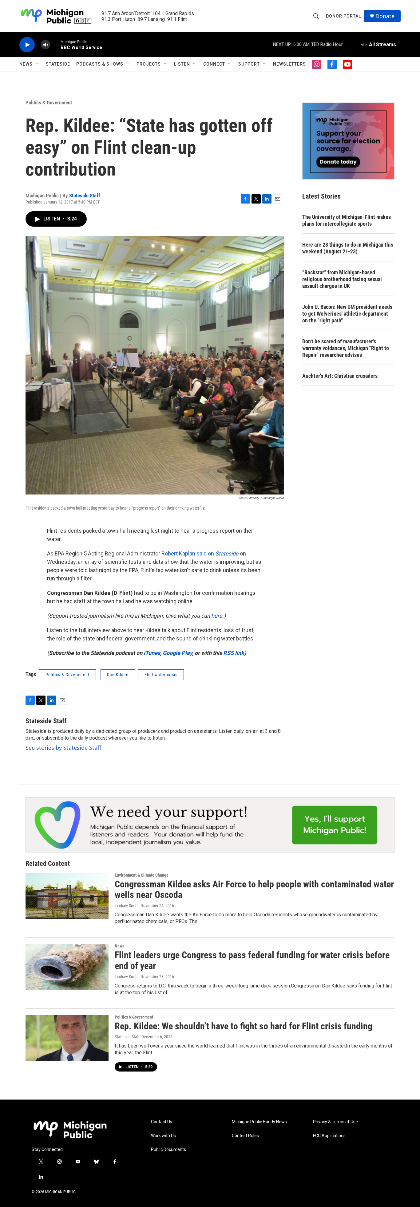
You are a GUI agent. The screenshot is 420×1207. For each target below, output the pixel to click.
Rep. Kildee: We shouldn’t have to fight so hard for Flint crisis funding (243, 1026)
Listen (182, 64)
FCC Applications (329, 1135)
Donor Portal (343, 16)
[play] (27, 44)
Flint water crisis (161, 674)
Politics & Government (49, 102)
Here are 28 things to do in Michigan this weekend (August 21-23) (347, 248)
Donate (384, 16)
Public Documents (168, 1149)
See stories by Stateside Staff (63, 747)
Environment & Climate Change (141, 875)
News (26, 64)
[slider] (55, 44)
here (216, 615)
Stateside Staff (84, 195)
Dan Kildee (118, 674)
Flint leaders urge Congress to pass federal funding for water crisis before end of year (252, 960)
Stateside (58, 64)
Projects (149, 64)
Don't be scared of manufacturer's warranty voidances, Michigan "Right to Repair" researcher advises (345, 348)
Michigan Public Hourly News (259, 1122)
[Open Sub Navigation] (37, 64)
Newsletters (289, 64)
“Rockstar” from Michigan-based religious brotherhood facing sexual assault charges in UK (342, 279)
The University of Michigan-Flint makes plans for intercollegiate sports (346, 220)
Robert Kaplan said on (200, 553)
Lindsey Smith (127, 905)
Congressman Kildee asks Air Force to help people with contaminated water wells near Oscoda (254, 889)
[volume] (45, 45)
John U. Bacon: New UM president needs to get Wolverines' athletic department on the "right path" (347, 314)
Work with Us (163, 1135)
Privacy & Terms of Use (335, 1122)
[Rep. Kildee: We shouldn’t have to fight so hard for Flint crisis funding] (67, 1038)
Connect (214, 64)
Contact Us (161, 1122)
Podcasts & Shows (99, 64)
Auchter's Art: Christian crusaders (340, 376)
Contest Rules (245, 1135)
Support (249, 64)
